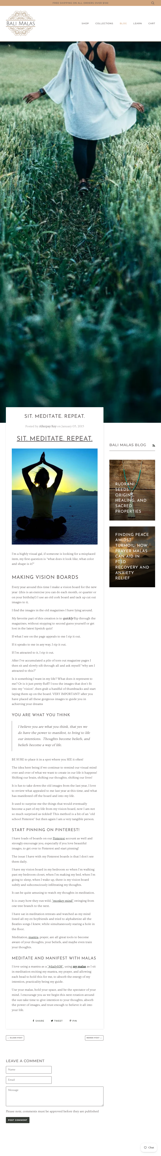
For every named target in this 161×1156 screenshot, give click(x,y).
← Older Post (15, 1038)
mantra (33, 937)
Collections (104, 23)
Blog (123, 23)
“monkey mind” (62, 901)
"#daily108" (55, 966)
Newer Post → (94, 1038)
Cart (151, 23)
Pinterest (59, 838)
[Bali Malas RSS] (153, 446)
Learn (137, 23)
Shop (85, 23)
